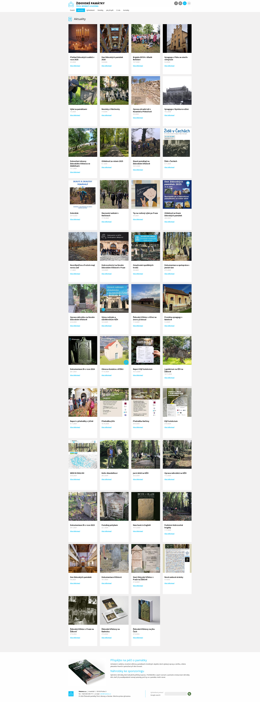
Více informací (75, 66)
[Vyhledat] (189, 694)
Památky (100, 10)
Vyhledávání (90, 10)
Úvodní (72, 10)
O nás (118, 10)
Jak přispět (109, 10)
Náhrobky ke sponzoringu (127, 671)
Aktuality (80, 10)
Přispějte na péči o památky (128, 660)
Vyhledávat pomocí (157, 692)
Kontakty (126, 10)
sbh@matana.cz (105, 694)
